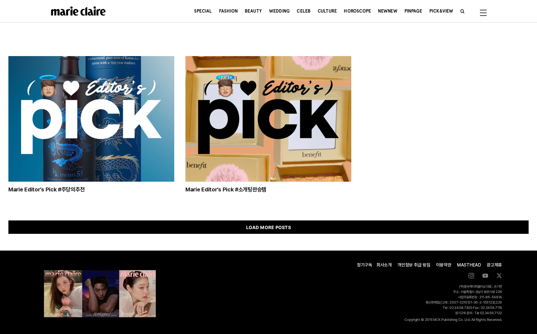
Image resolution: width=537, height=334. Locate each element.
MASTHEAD (469, 265)
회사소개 (384, 265)
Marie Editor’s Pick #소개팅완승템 (225, 189)
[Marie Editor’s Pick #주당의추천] (91, 119)
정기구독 (364, 265)
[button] (462, 11)
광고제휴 (494, 265)
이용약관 (443, 265)
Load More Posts (268, 227)
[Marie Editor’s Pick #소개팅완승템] (268, 119)
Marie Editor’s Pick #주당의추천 (46, 189)
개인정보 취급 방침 (413, 265)
